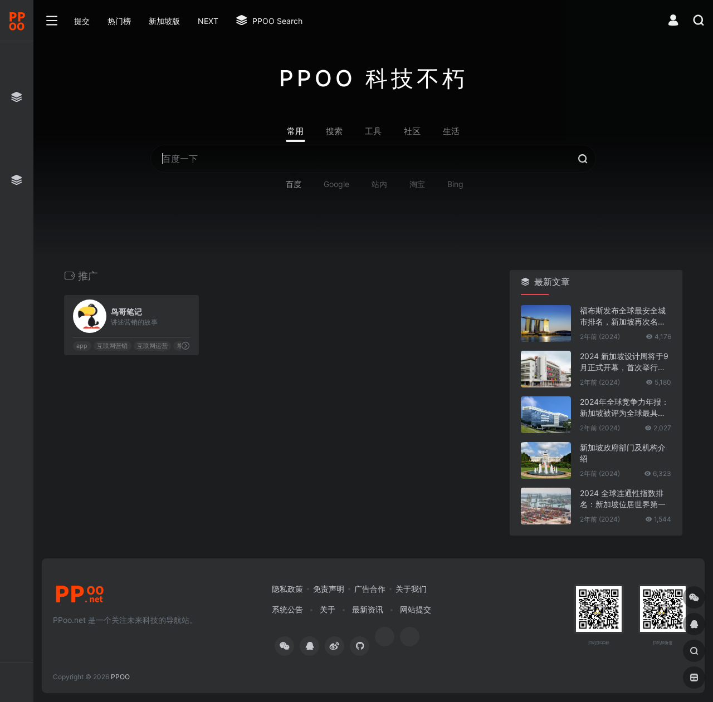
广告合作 (369, 588)
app (81, 346)
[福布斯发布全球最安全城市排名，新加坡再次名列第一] (546, 323)
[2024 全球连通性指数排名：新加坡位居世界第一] (546, 506)
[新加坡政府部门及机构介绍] (546, 460)
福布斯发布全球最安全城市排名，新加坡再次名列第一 (623, 316)
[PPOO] (79, 597)
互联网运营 (152, 346)
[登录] (673, 21)
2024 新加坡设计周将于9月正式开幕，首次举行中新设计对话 (624, 362)
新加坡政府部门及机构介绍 (623, 453)
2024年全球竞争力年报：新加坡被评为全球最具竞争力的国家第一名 (624, 408)
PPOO (120, 676)
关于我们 (411, 588)
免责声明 (328, 588)
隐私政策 (287, 588)
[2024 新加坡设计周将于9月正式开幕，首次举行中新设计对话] (546, 369)
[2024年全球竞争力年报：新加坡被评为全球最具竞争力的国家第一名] (546, 414)
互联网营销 (112, 346)
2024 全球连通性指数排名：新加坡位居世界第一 (623, 498)
